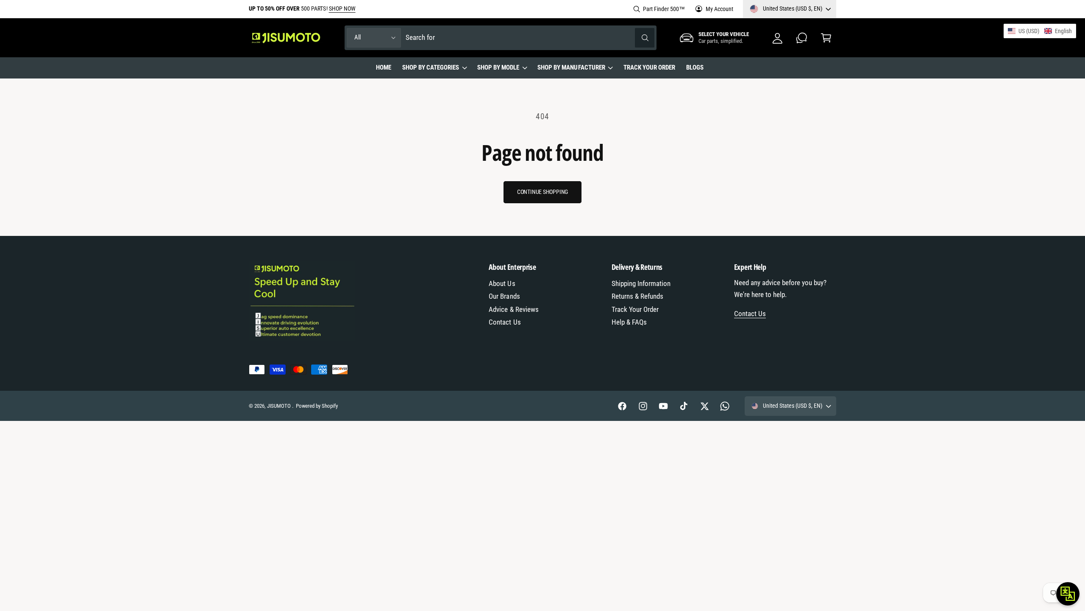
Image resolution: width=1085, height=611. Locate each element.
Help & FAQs (629, 322)
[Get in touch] (802, 37)
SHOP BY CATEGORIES (430, 67)
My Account (719, 9)
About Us (502, 284)
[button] (826, 37)
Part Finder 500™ (664, 9)
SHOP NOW (342, 8)
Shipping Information (641, 284)
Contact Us (504, 322)
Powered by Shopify (317, 406)
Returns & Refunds (637, 296)
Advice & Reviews (513, 310)
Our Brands (504, 296)
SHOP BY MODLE (498, 67)
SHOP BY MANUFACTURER (571, 67)
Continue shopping (542, 191)
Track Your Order (635, 310)
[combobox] (530, 37)
